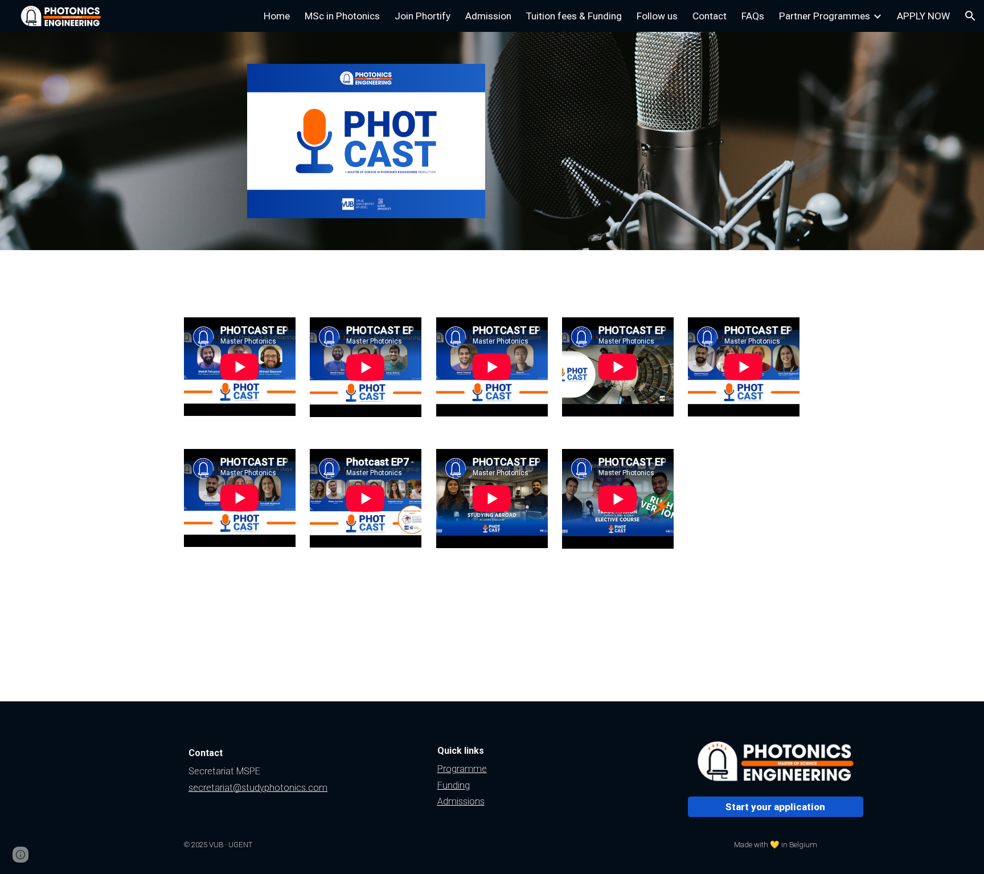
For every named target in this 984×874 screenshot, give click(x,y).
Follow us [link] (657, 16)
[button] (970, 16)
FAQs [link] (752, 16)
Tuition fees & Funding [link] (574, 16)
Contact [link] (709, 16)
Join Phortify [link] (422, 16)
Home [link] (277, 16)
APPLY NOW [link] (923, 16)
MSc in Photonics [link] (342, 16)
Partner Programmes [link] (824, 16)
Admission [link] (488, 16)
